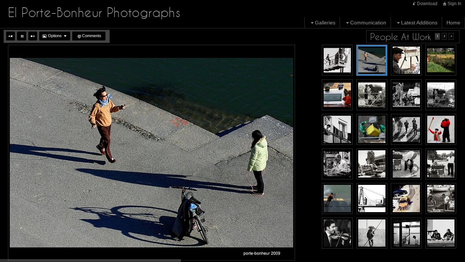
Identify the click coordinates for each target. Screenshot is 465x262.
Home (453, 22)
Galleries (325, 22)
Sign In (454, 3)
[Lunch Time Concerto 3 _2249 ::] (337, 233)
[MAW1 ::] (371, 94)
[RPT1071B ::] (371, 60)
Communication (368, 22)
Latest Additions (419, 22)
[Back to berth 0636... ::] (337, 198)
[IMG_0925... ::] (406, 164)
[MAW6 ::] (406, 129)
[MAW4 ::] (337, 129)
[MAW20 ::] (337, 60)
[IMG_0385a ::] (440, 198)
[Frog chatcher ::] (440, 60)
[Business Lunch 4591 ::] (440, 233)
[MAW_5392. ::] (406, 60)
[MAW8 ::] (337, 94)
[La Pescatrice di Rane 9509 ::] (371, 233)
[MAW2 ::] (406, 94)
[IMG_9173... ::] (371, 198)
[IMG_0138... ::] (371, 164)
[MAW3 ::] (440, 94)
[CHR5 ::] (440, 129)
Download (427, 3)
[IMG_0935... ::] (440, 164)
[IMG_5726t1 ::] (406, 198)
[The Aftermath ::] (371, 129)
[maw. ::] (337, 164)
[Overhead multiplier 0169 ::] (406, 233)
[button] (10, 36)
